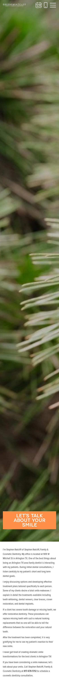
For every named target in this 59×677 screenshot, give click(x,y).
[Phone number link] (45, 5)
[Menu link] (53, 5)
